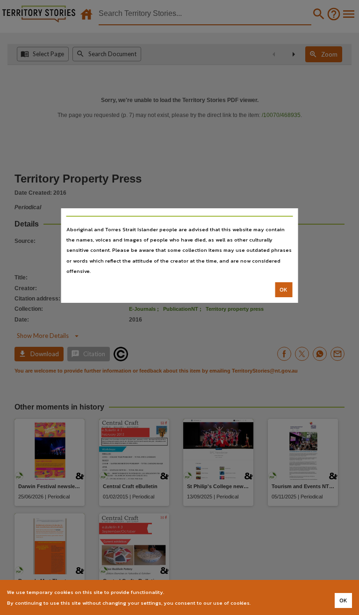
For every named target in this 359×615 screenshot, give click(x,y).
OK (283, 290)
